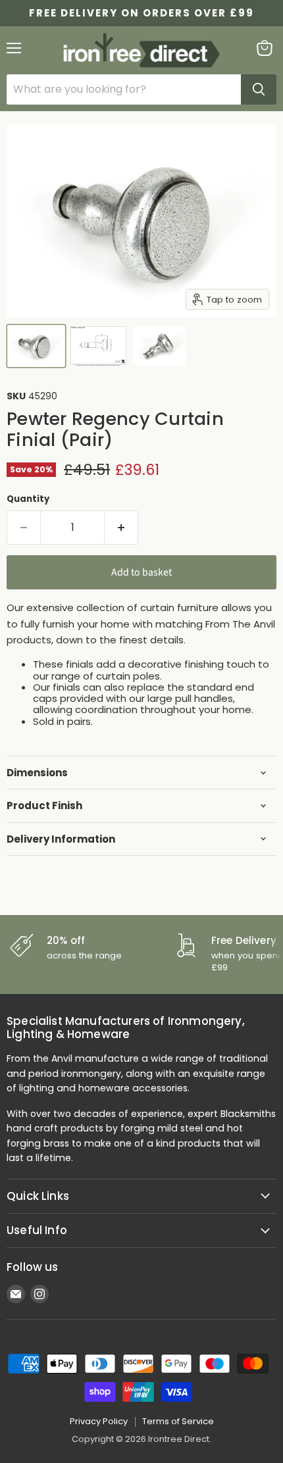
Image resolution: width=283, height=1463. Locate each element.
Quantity (28, 499)
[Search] (258, 89)
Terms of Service (178, 1421)
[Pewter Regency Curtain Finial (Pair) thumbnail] (36, 346)
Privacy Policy (99, 1421)
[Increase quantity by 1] (121, 527)
